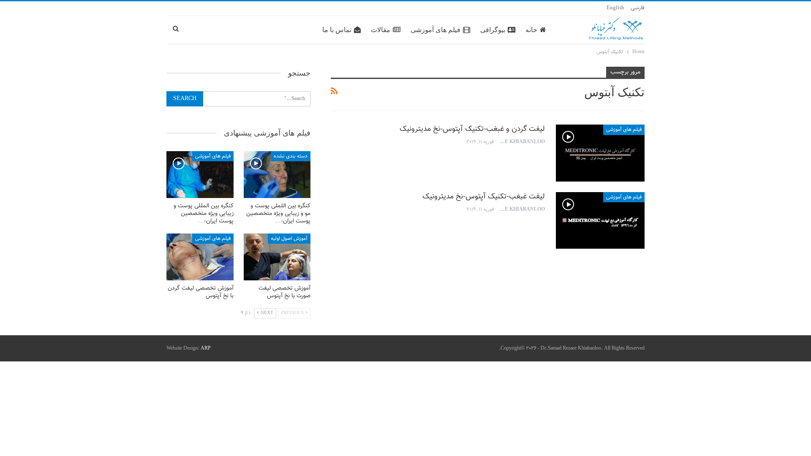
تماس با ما (336, 29)
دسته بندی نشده (291, 156)
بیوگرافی (492, 29)
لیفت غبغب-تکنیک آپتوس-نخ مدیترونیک (483, 197)
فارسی (638, 8)
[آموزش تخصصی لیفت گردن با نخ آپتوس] (200, 256)
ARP (206, 348)
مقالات (380, 29)
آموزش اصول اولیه (289, 238)
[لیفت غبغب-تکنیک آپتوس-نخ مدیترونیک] (600, 220)
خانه (531, 29)
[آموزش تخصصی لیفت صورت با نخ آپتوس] (277, 256)
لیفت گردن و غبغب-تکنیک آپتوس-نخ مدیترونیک (472, 129)
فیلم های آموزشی (435, 29)
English (615, 8)
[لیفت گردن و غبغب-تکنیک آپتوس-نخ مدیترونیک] (600, 153)
